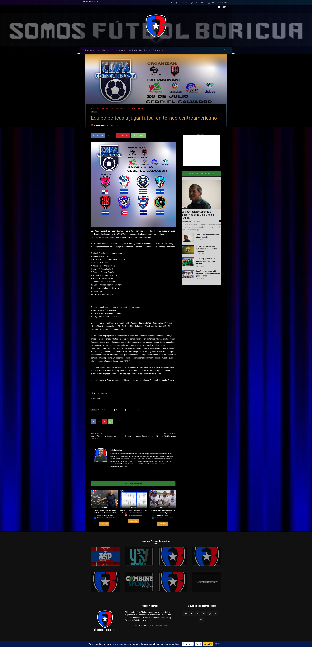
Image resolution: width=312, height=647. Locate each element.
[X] (196, 2)
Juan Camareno (132, 410)
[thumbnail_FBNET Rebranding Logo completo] (172, 556)
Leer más (104, 523)
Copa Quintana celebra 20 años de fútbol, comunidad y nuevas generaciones (162, 512)
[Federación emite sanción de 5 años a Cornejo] (188, 238)
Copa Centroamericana (106, 410)
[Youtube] (201, 2)
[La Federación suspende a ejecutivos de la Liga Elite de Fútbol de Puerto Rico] (201, 194)
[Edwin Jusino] (92, 125)
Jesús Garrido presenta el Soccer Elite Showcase (156, 436)
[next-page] (187, 283)
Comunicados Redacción (106, 518)
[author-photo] (95, 518)
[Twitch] (191, 2)
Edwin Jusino (100, 125)
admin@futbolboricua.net (157, 625)
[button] (225, 50)
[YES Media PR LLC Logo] (139, 556)
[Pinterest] (104, 421)
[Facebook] (176, 2)
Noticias (99, 108)
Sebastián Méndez (135, 515)
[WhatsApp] (110, 421)
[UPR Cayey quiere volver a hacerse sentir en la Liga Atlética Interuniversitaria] (188, 261)
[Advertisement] (201, 150)
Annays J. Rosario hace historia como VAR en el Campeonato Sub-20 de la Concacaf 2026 (104, 512)
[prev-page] (183, 283)
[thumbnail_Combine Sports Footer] (139, 582)
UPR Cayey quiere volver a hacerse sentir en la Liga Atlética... (206, 261)
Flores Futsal (120, 410)
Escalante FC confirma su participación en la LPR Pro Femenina (206, 248)
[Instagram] (181, 2)
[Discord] (171, 2)
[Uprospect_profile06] (206, 582)
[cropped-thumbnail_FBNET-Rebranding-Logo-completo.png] (206, 556)
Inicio (93, 108)
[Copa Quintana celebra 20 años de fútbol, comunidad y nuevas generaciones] (162, 499)
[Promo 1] (105, 556)
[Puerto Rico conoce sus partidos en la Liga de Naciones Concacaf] (133, 499)
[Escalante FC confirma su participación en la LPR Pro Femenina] (188, 249)
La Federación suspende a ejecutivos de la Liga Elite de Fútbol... (198, 214)
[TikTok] (186, 2)
